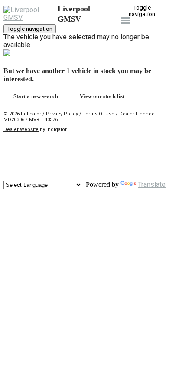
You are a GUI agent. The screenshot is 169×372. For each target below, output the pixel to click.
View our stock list (102, 96)
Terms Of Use (98, 114)
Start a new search (35, 96)
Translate (152, 184)
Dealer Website (21, 129)
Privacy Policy (62, 114)
